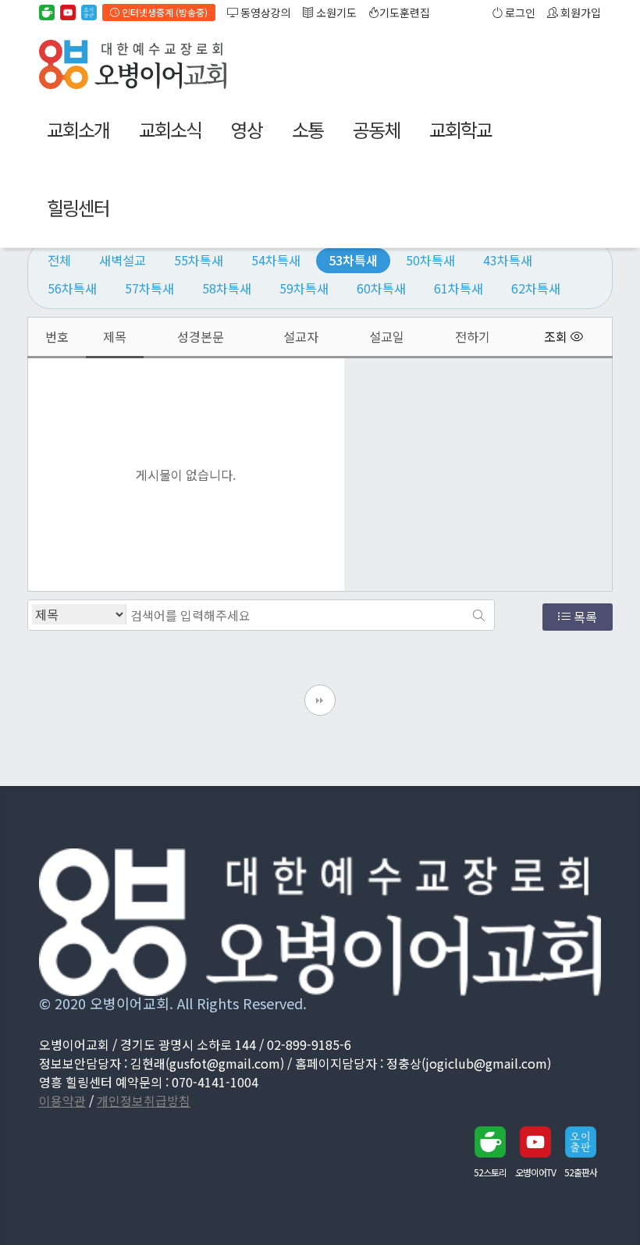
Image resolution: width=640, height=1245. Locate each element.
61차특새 (458, 288)
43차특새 (507, 260)
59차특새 (304, 288)
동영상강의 (264, 12)
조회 (557, 337)
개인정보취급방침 (143, 1100)
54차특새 (275, 260)
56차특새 (72, 288)
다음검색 (320, 700)
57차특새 (149, 288)
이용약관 (62, 1100)
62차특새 (535, 288)
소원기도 (335, 12)
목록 (584, 616)
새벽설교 (122, 260)
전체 (59, 260)
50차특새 (430, 260)
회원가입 (579, 12)
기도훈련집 (404, 12)
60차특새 (381, 288)
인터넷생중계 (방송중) (163, 12)
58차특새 (226, 288)
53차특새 (353, 260)
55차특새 (198, 260)
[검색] (478, 615)
